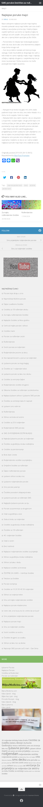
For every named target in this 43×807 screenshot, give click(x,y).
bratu (25, 740)
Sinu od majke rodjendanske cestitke (18, 600)
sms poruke (32, 760)
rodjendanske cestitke (28, 754)
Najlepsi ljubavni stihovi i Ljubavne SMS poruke (22, 395)
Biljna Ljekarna (7, 704)
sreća (26, 763)
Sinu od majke (30, 757)
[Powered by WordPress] (13, 795)
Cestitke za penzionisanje (14, 449)
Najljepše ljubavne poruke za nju (16, 503)
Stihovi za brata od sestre (14, 417)
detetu (13, 743)
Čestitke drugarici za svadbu (15, 637)
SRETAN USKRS (18, 763)
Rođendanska (27, 212)
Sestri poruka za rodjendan (14, 347)
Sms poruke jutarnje (12, 487)
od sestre (11, 751)
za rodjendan (21, 768)
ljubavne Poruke (8, 667)
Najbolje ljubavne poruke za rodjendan (19, 438)
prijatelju (26, 751)
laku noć (5, 748)
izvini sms (30, 746)
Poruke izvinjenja (10, 584)
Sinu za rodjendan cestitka (14, 627)
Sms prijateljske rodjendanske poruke (18, 616)
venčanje (31, 765)
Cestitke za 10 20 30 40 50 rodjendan (18, 589)
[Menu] (40, 3)
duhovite (28, 743)
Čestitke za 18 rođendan (13, 530)
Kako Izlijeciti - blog (9, 702)
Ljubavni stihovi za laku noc (14, 476)
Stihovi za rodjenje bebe (13, 594)
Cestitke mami (9, 331)
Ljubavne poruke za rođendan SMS (17, 498)
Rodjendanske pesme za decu (16, 352)
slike (38, 756)
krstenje (37, 746)
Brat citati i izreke (10, 455)
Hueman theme (33, 795)
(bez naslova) (9, 546)
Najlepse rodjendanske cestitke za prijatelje (21, 551)
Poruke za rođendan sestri (14, 336)
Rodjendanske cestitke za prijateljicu (18, 460)
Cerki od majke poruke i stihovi (16, 325)
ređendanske (35, 751)
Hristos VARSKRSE (19, 746)
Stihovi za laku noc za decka (14, 643)
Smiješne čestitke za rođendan (16, 465)
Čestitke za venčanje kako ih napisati (18, 401)
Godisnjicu (7, 745)
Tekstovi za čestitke (11, 578)
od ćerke (32, 185)
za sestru (33, 768)
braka (20, 740)
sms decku (19, 759)
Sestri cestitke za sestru (13, 632)
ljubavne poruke (18, 748)
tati (24, 766)
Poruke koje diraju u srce (13, 293)
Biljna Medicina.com (9, 691)
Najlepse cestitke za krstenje (15, 568)
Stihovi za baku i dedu (12, 562)
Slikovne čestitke (7, 760)
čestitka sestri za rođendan (32, 771)
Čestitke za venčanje (16, 771)
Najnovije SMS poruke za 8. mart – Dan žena (21, 648)
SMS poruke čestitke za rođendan (16, 2)
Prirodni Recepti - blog (10, 699)
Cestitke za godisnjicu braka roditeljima (19, 525)
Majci (4, 8)
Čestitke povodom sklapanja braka (17, 492)
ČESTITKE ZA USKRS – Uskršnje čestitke (19, 573)
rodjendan (10, 753)
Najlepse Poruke (8, 670)
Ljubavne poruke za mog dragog (16, 363)
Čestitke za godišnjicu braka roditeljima (19, 444)
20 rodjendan (7, 740)
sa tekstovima (22, 757)
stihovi (10, 765)
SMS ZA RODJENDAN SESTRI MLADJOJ (18, 433)
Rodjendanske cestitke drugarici (16, 385)
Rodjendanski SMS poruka (14, 428)
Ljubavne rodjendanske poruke (16, 481)
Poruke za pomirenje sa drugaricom (18, 508)
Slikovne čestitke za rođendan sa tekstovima (21, 390)
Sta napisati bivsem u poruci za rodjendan (20, 358)
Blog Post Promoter (22, 155)
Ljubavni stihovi (35, 748)
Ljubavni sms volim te (12, 406)
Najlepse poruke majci (12, 621)
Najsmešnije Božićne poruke (15, 299)
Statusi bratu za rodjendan (14, 519)
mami (26, 185)
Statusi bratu (32, 763)
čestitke (4, 774)
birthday (15, 740)
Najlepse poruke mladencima (15, 605)
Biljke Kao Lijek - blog (9, 696)
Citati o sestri (9, 541)
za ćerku (5, 771)
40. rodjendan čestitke (12, 535)
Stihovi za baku (18, 766)
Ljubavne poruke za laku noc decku (17, 374)
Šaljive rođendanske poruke (15, 471)
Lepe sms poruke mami (14, 185)
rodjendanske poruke (9, 757)
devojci (19, 742)
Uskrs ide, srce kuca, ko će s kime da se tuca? (21, 611)
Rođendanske (9, 342)
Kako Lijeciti (6, 707)
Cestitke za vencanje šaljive (14, 379)
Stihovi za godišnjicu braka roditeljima (18, 557)
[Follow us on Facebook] (40, 230)
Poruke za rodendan (10, 676)
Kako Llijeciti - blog (8, 693)
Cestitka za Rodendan (10, 673)
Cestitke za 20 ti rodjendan (14, 422)
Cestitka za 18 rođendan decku (16, 309)
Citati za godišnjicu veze (13, 514)
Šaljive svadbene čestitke (13, 304)
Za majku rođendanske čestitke (16, 315)
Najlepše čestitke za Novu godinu (16, 320)
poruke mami (7, 189)
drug (6, 19)
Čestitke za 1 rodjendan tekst (15, 369)
